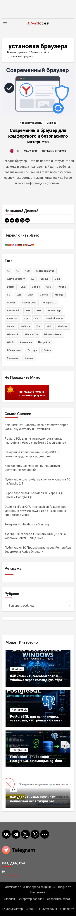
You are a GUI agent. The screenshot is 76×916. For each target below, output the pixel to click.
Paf (17, 150)
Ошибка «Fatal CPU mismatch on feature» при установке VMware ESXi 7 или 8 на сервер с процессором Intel (35, 511)
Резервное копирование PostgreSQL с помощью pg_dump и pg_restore (37, 761)
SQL (26, 318)
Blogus (62, 887)
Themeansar (38, 892)
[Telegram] (12, 220)
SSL (37, 318)
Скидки (51, 122)
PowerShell (13, 310)
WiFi (49, 326)
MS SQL (59, 294)
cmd (57, 279)
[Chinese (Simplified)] (9, 245)
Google (36, 287)
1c (8, 271)
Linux (30, 294)
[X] (17, 220)
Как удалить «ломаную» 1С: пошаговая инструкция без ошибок (32, 801)
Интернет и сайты (31, 122)
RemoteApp (54, 310)
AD (32, 279)
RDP (28, 310)
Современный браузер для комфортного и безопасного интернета (38, 136)
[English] (13, 245)
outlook (11, 302)
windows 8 (12, 334)
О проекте (67, 909)
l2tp (18, 294)
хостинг (29, 358)
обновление (14, 350)
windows (62, 326)
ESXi (23, 287)
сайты (47, 350)
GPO (48, 287)
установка (12, 358)
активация (26, 342)
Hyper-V (62, 287)
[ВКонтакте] (7, 220)
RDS (39, 310)
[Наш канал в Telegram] (38, 850)
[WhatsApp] (22, 220)
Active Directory (16, 279)
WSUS (10, 342)
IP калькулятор (12, 909)
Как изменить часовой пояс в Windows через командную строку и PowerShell (38, 680)
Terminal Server (54, 318)
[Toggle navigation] (5, 24)
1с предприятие (45, 271)
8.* (13, 790)
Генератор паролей (31, 899)
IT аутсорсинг (48, 909)
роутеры (32, 350)
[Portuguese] (26, 245)
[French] (16, 245)
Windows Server (53, 334)
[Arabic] (6, 245)
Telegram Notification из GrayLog (27, 524)
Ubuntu (10, 326)
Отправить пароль (59, 899)
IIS (8, 294)
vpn (38, 326)
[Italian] (23, 245)
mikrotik (43, 294)
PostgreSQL (49, 302)
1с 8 (27, 271)
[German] (19, 245)
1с (17, 271)
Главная (9, 899)
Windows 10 (31, 334)
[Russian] (29, 245)
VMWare (25, 326)
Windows (17, 669)
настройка (44, 342)
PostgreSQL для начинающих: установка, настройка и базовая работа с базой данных (36, 720)
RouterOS (12, 318)
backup (44, 279)
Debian (10, 287)
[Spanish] (32, 245)
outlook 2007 (29, 302)
